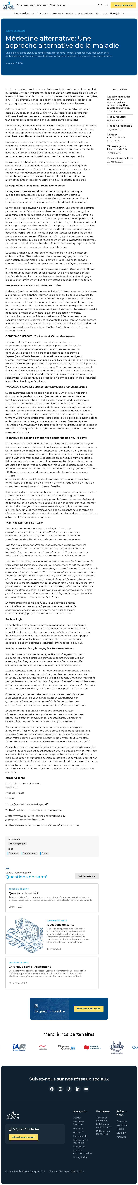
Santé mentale (30, 853)
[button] (42, 13)
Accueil (77, 1117)
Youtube (121, 1137)
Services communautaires (80, 13)
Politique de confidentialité (104, 1125)
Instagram (122, 1125)
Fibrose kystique (17, 843)
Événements (80, 1136)
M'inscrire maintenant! (88, 1008)
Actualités (78, 1132)
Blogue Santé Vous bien (80, 1141)
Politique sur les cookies (103, 1132)
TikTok (120, 1129)
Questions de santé (15, 31)
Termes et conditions (101, 1119)
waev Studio (77, 1171)
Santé (44, 853)
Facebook (122, 1121)
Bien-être (13, 853)
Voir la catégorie (87, 876)
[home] (8, 5)
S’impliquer (102, 13)
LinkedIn (121, 1133)
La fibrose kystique (24, 13)
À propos (78, 1128)
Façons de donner (123, 5)
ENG (99, 5)
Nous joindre (117, 13)
